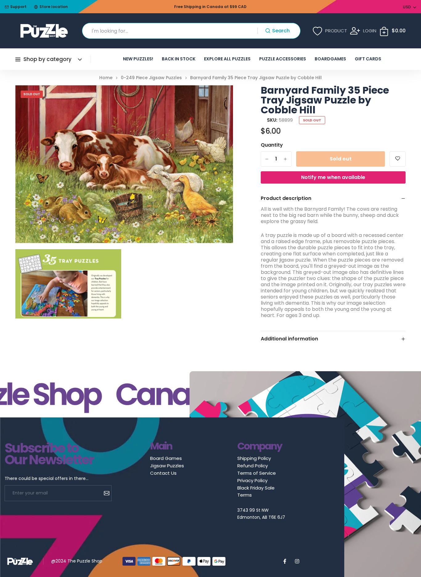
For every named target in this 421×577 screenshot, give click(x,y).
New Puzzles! (138, 59)
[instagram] (297, 561)
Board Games (166, 458)
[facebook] (285, 561)
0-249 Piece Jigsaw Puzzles (151, 77)
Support (18, 7)
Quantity (272, 145)
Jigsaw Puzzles (167, 465)
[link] (221, 97)
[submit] (104, 493)
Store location (53, 7)
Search (281, 30)
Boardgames (330, 59)
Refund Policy (252, 465)
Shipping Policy (254, 458)
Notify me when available (333, 177)
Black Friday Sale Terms (256, 491)
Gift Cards (368, 59)
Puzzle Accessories (282, 59)
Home (105, 77)
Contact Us (163, 473)
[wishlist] (398, 159)
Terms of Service (256, 473)
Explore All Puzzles (227, 59)
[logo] (44, 31)
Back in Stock (178, 59)
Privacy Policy (252, 480)
